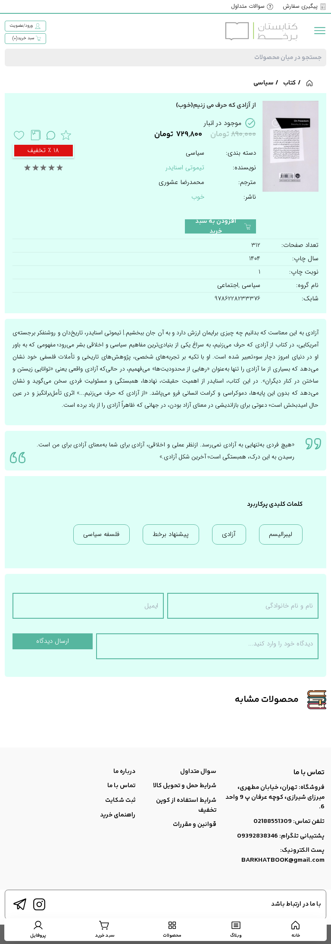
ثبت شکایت (120, 800)
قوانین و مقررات (194, 824)
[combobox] (165, 57)
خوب (197, 197)
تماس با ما (121, 786)
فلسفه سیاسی (101, 534)
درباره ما (124, 771)
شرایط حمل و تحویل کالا (184, 786)
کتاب (289, 83)
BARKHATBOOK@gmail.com (283, 860)
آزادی (229, 534)
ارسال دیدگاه (52, 641)
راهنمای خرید (117, 815)
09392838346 (257, 836)
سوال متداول (198, 771)
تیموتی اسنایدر (185, 167)
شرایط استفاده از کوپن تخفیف (186, 805)
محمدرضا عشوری (181, 182)
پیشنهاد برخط (171, 534)
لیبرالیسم (280, 534)
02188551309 (272, 821)
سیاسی (263, 83)
